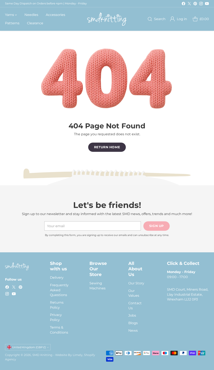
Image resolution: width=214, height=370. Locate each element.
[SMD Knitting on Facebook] (183, 4)
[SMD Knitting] (107, 19)
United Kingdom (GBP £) (29, 347)
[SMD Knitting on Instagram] (201, 4)
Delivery (57, 278)
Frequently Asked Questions (59, 290)
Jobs (132, 315)
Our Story (136, 283)
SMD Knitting (42, 355)
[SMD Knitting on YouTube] (207, 4)
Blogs (133, 323)
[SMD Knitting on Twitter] (189, 4)
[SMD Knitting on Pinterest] (195, 4)
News (133, 331)
